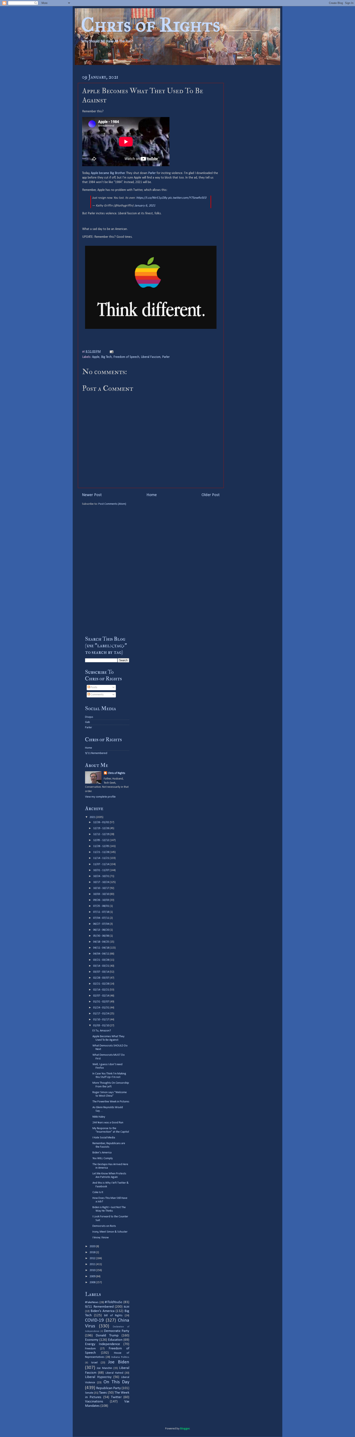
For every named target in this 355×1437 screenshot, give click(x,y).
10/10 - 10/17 (101, 888)
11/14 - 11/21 (101, 858)
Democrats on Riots (104, 1226)
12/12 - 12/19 (101, 834)
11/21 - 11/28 (101, 852)
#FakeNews (91, 1302)
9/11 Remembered (96, 753)
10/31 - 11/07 (101, 870)
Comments (97, 694)
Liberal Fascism (150, 357)
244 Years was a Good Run (107, 1122)
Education (115, 1340)
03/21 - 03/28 (101, 959)
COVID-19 (94, 1320)
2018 (93, 1252)
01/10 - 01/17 (101, 1019)
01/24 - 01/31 (101, 1007)
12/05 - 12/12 (101, 840)
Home (151, 495)
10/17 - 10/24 (101, 882)
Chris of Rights (150, 25)
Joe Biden (118, 1362)
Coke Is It (97, 1192)
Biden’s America (102, 1152)
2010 (93, 1270)
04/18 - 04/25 (101, 941)
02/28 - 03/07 (101, 977)
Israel (94, 1362)
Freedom (90, 1348)
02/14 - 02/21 (101, 989)
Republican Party (108, 1388)
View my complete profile (100, 796)
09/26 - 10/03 (101, 900)
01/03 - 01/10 (101, 1025)
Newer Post (92, 495)
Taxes (103, 1392)
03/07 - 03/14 (101, 971)
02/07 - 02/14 (101, 995)
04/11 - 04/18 (101, 947)
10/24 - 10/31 (101, 876)
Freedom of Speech (126, 357)
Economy (91, 1340)
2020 (93, 1246)
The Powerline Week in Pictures (110, 1101)
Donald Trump (107, 1335)
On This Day (116, 1382)
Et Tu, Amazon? (101, 1030)
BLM (126, 1306)
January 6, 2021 (144, 205)
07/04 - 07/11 (101, 918)
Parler (152, 173)
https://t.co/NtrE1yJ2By (151, 197)
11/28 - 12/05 (101, 846)
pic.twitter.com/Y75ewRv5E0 (187, 197)
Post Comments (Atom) (112, 504)
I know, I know (100, 1237)
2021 (93, 817)
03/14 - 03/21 (101, 965)
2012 (93, 1258)
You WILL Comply (102, 1158)
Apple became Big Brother (108, 173)
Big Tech (106, 357)
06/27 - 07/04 (101, 924)
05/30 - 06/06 (101, 935)
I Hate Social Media (103, 1137)
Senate (89, 1392)
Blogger (185, 1428)
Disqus (89, 717)
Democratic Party (116, 1331)
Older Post (211, 495)
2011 (93, 1264)
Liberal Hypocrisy (98, 1377)
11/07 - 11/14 (101, 864)
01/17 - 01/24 (101, 1013)
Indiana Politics (120, 1357)
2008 (93, 1282)
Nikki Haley (98, 1116)
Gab (87, 722)
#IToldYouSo (113, 1302)
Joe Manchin (104, 1368)
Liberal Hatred (114, 1372)
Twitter (116, 1397)
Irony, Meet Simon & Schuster (110, 1231)
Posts (93, 687)
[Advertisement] (107, 568)
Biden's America (102, 1311)
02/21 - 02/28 (101, 983)
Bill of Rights (113, 1315)
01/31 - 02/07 (101, 1001)
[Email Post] (111, 351)
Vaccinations (94, 1401)
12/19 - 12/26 (101, 828)
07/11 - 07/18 (101, 912)
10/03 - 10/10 (101, 894)
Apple (95, 357)
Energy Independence (102, 1344)
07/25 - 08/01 (101, 906)
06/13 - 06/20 (101, 929)
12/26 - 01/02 (101, 822)
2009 (93, 1276)
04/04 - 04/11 (101, 953)
